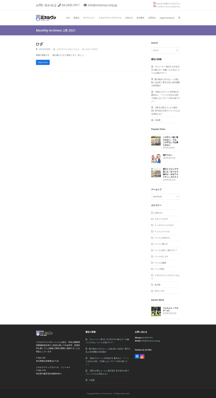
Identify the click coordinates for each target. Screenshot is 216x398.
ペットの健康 (160, 262)
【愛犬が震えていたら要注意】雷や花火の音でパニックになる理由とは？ (165, 110)
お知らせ (158, 212)
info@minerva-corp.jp (102, 5)
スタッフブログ (92, 49)
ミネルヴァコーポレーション (67, 49)
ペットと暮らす (161, 244)
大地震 (157, 120)
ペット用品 (159, 269)
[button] (179, 17)
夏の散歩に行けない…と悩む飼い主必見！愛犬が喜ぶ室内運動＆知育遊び (165, 82)
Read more (43, 62)
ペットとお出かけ (162, 237)
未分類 (157, 284)
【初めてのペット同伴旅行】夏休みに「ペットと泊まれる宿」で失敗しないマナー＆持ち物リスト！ (107, 361)
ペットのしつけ (161, 256)
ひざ (39, 43)
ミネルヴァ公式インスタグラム (167, 3)
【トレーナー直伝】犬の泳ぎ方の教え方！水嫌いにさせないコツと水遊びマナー (165, 69)
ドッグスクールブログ (164, 225)
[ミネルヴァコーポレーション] (45, 335)
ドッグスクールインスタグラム (167, 6)
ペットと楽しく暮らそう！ (166, 250)
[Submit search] (177, 50)
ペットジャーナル (162, 231)
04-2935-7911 (71, 5)
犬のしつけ (159, 290)
